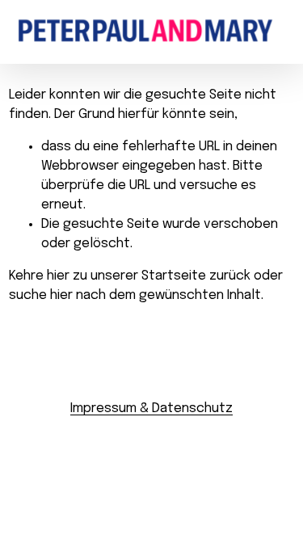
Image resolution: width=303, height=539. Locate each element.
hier (58, 276)
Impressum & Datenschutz (151, 408)
